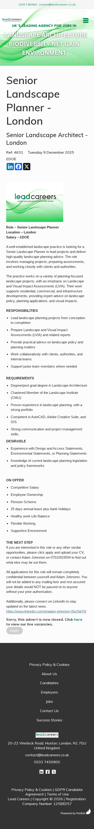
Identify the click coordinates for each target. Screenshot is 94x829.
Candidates (49, 683)
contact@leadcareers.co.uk (57, 4)
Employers (49, 692)
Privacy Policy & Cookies (49, 664)
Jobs (49, 701)
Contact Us (49, 710)
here (78, 619)
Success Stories (49, 720)
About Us (49, 673)
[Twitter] (54, 772)
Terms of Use (58, 794)
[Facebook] (48, 772)
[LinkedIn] (41, 772)
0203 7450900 (28, 4)
